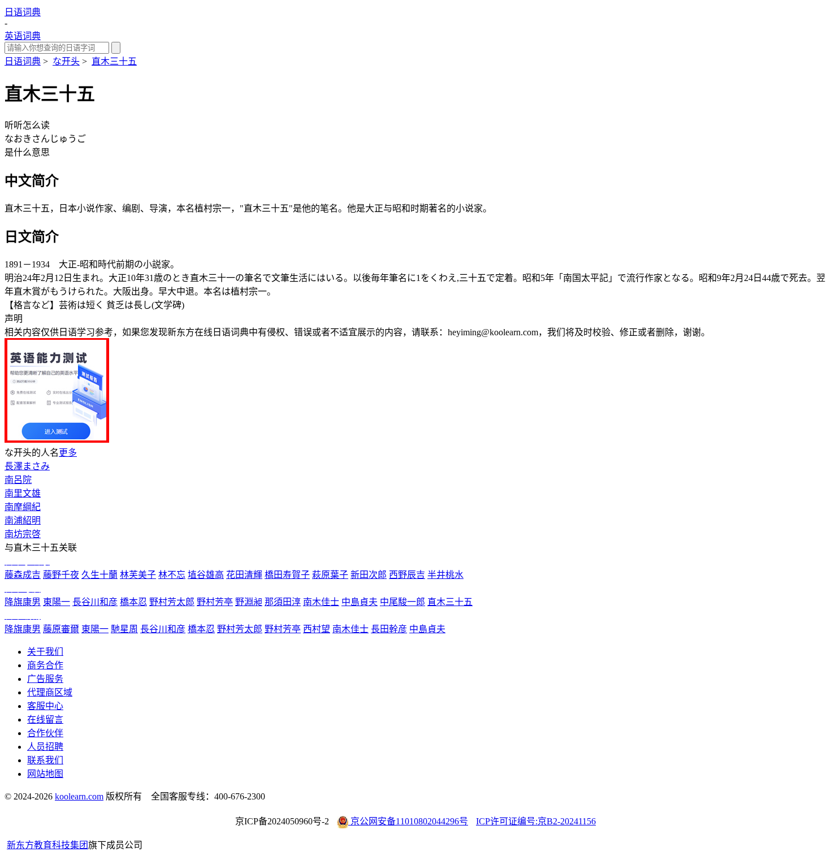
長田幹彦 (389, 629)
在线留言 (45, 719)
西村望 (316, 629)
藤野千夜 (61, 575)
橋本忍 (133, 602)
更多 (68, 452)
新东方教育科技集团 (47, 845)
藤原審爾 (61, 629)
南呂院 (18, 480)
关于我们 (45, 651)
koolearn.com (79, 796)
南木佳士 (321, 602)
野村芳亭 (215, 602)
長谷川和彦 (95, 602)
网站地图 (45, 774)
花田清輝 (244, 575)
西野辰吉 (407, 575)
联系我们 (45, 760)
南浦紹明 (23, 520)
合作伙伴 (45, 733)
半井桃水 (445, 575)
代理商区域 (49, 692)
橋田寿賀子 (287, 575)
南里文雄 (23, 493)
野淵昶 (248, 602)
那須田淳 (283, 602)
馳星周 (124, 629)
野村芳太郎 (171, 602)
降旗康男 (23, 602)
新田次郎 (368, 575)
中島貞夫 (359, 602)
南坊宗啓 (23, 534)
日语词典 (23, 12)
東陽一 (56, 602)
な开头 (66, 61)
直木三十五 (114, 61)
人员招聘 (45, 746)
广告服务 (45, 679)
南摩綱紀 (23, 507)
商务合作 (45, 665)
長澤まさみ (27, 466)
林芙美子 (138, 575)
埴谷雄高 (206, 575)
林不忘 (171, 575)
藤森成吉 (23, 575)
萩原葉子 (330, 575)
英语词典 (23, 36)
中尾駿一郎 (402, 602)
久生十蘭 (99, 575)
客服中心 (45, 706)
